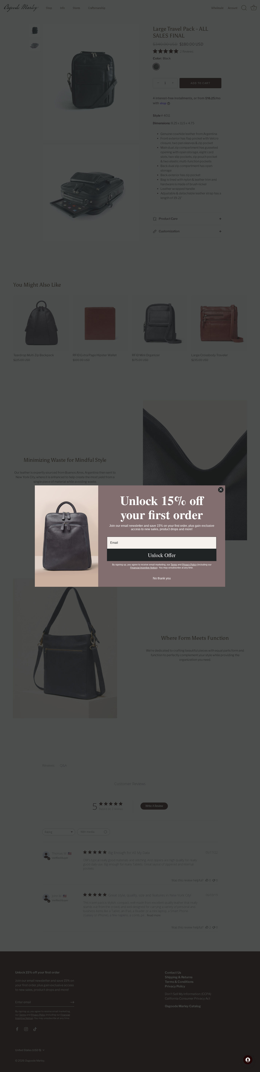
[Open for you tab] (247, 1059)
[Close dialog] (221, 490)
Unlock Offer (161, 555)
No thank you (162, 578)
